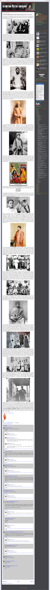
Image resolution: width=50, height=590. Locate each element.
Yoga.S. (6, 451)
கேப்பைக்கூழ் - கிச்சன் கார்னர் (41, 162)
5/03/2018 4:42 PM (11, 539)
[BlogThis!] (16, 422)
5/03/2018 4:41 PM (11, 525)
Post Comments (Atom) (9, 583)
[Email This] (15, 422)
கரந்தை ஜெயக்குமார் (7, 518)
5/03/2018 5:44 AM (15, 501)
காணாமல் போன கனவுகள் (40, 85)
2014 (37, 187)
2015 (37, 186)
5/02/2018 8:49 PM (10, 490)
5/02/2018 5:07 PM (9, 465)
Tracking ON (42, 100)
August (38, 120)
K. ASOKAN (6, 490)
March (38, 180)
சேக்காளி (6, 427)
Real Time (40, 100)
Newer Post (5, 581)
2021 (37, 111)
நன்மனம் (6, 465)
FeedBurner (43, 77)
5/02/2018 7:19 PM (11, 470)
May (38, 123)
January (38, 182)
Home (18, 581)
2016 (37, 185)
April (38, 179)
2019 (37, 113)
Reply (6, 430)
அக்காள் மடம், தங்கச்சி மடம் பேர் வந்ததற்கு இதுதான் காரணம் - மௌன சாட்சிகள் (43, 64)
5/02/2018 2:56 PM (9, 451)
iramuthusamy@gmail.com (8, 545)
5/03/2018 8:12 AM (12, 518)
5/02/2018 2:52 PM (10, 427)
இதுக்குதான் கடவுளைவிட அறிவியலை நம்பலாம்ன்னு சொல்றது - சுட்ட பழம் (43, 41)
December (38, 115)
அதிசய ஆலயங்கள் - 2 (40, 135)
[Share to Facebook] (17, 422)
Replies (7, 432)
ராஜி (7, 443)
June (38, 122)
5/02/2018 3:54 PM (11, 459)
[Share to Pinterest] (18, 422)
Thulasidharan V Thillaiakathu (9, 501)
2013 (37, 188)
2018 (37, 114)
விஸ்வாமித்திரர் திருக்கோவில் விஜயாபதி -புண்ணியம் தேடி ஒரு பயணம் (43, 53)
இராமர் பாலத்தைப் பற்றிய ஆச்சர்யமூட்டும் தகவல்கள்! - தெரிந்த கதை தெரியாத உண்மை (43, 68)
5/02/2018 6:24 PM (14, 476)
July (38, 121)
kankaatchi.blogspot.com (8, 476)
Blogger (28, 587)
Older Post (32, 581)
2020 (37, 112)
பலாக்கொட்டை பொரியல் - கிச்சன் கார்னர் (42, 128)
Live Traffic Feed (40, 83)
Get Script (38, 100)
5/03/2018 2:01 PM (15, 545)
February (38, 181)
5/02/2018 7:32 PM (11, 443)
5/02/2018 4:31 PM (11, 437)
